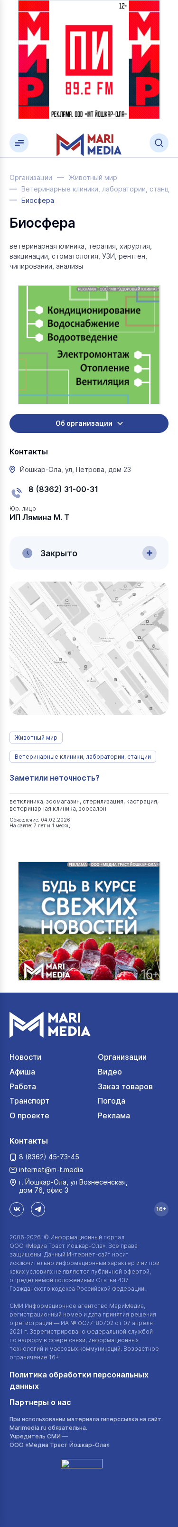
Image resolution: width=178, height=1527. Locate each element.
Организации (122, 1057)
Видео (110, 1071)
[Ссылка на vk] (16, 1209)
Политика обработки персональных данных (79, 1380)
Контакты (28, 1140)
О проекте (29, 1115)
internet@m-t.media (51, 1169)
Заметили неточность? (54, 778)
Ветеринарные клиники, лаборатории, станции (83, 756)
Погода (111, 1100)
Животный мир (36, 737)
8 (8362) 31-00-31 (63, 489)
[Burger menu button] (18, 142)
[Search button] (159, 142)
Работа (22, 1086)
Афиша (22, 1071)
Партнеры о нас (40, 1402)
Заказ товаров (125, 1086)
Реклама (114, 1115)
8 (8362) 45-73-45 (49, 1157)
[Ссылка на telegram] (38, 1209)
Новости (25, 1057)
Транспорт (29, 1100)
